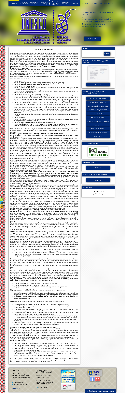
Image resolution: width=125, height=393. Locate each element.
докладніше (92, 38)
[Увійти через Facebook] (95, 385)
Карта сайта (16, 388)
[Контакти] (1, 199)
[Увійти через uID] (91, 385)
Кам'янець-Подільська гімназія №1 (97, 4)
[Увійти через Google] (98, 385)
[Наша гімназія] (1, 202)
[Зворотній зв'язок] (1, 206)
